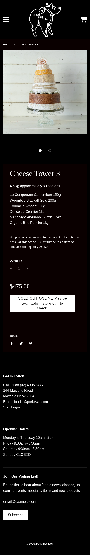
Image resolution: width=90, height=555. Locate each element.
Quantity (16, 260)
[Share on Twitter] (21, 343)
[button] (40, 150)
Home (6, 44)
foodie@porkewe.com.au (33, 402)
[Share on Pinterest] (30, 343)
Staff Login (11, 407)
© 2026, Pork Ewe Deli (39, 543)
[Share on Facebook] (13, 343)
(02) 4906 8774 (31, 385)
